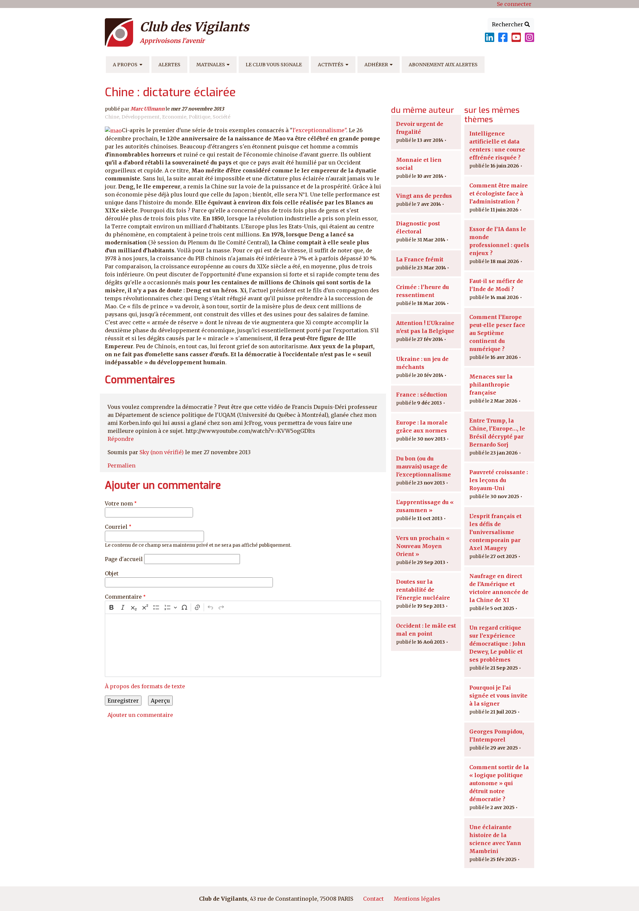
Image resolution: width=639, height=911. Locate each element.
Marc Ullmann (147, 109)
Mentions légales (417, 898)
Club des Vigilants (194, 27)
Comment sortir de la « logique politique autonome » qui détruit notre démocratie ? (499, 783)
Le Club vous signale (274, 65)
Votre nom (119, 503)
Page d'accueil (124, 559)
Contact (373, 898)
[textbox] (243, 645)
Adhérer (376, 65)
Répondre (120, 439)
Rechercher (508, 24)
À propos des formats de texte (145, 686)
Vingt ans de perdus (424, 195)
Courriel (116, 526)
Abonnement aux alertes (443, 65)
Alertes (169, 65)
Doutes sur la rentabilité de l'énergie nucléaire (423, 589)
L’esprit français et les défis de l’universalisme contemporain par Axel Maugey (495, 532)
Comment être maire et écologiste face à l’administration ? (498, 193)
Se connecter (514, 4)
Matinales (210, 65)
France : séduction (421, 394)
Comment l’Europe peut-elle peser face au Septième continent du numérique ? (497, 333)
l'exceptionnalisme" (319, 130)
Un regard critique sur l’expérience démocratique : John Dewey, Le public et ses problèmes (497, 643)
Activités (330, 65)
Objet (111, 573)
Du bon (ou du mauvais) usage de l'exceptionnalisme (423, 466)
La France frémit (419, 259)
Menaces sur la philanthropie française (491, 384)
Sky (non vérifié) (161, 452)
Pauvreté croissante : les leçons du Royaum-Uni (498, 480)
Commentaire (123, 596)
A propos (125, 65)
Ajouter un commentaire (140, 715)
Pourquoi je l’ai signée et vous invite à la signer (498, 695)
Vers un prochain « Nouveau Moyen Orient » (423, 546)
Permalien (121, 465)
